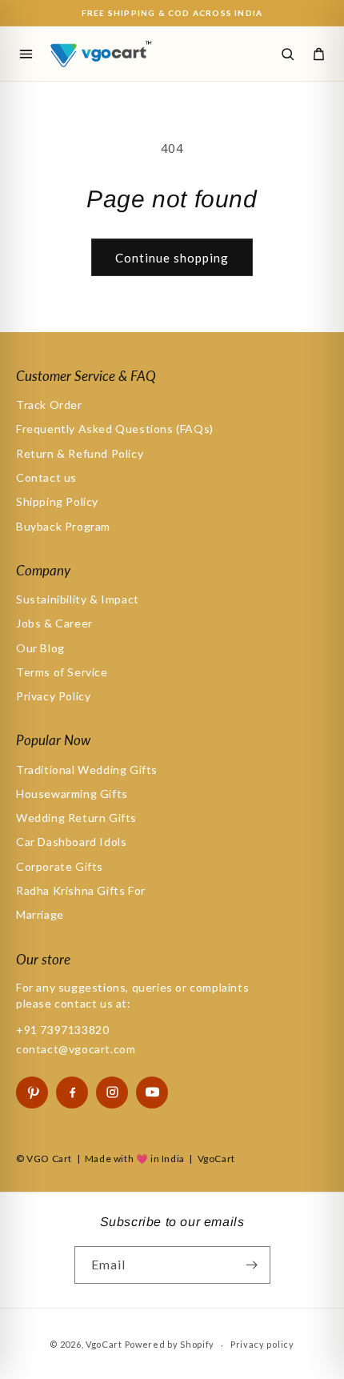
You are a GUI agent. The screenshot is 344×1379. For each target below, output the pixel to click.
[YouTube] (152, 1092)
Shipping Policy (57, 501)
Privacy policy (262, 1344)
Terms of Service (62, 672)
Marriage (40, 914)
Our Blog (40, 648)
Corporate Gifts (59, 866)
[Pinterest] (32, 1092)
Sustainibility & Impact (77, 599)
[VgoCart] (118, 53)
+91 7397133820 (62, 1029)
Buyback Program (63, 526)
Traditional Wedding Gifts (87, 769)
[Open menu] (25, 53)
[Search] (287, 53)
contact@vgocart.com (75, 1049)
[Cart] (318, 53)
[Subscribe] (252, 1265)
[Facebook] (72, 1092)
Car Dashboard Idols (71, 841)
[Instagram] (112, 1092)
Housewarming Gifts (72, 793)
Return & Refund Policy (79, 453)
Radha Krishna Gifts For (81, 890)
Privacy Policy (53, 696)
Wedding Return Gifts (76, 817)
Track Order (49, 404)
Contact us (46, 477)
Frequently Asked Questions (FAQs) (115, 428)
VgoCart (104, 1344)
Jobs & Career (54, 623)
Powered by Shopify (170, 1344)
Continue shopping (172, 258)
